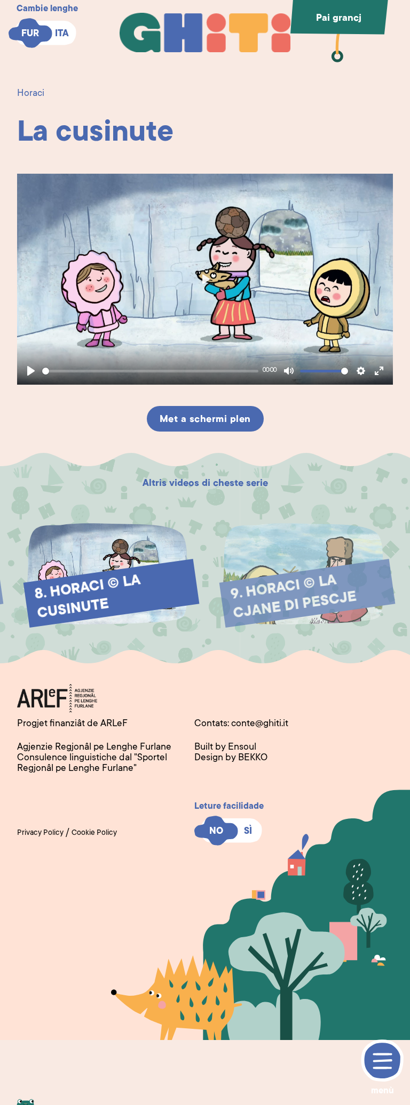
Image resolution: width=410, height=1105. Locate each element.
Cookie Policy (94, 833)
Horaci (30, 93)
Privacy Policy (40, 833)
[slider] (150, 371)
